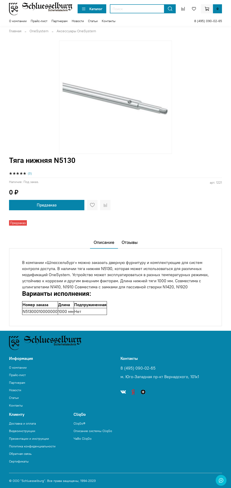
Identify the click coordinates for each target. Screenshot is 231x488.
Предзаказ (47, 205)
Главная (15, 31)
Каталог (95, 9)
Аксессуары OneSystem (76, 31)
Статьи (93, 21)
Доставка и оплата (22, 423)
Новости (78, 21)
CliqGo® (79, 423)
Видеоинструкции (22, 431)
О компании (18, 21)
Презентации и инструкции (29, 439)
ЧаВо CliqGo (83, 439)
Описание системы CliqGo (93, 431)
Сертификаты (19, 461)
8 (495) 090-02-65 (208, 21)
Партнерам (59, 21)
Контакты (109, 21)
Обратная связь (20, 454)
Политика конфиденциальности (32, 446)
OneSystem (39, 31)
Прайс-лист (39, 21)
